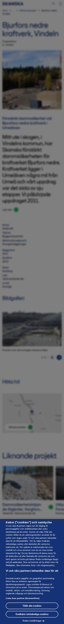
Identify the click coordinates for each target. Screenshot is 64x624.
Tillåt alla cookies (32, 605)
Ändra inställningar (32, 620)
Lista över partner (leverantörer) (22, 598)
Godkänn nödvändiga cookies (32, 614)
